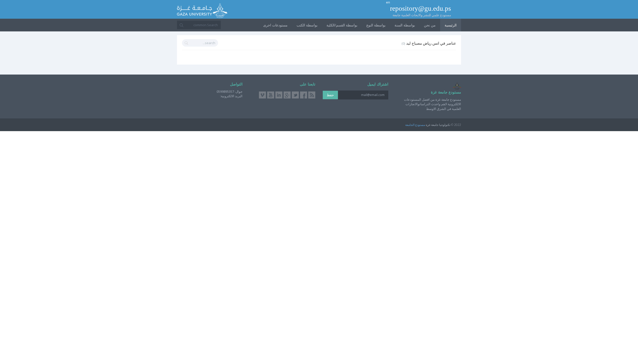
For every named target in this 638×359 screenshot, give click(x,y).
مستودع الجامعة (415, 125)
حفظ (330, 94)
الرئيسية (451, 25)
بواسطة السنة (405, 25)
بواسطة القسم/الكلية (341, 25)
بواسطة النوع (376, 25)
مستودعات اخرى (275, 25)
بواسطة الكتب (307, 25)
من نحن (430, 25)
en (388, 2)
